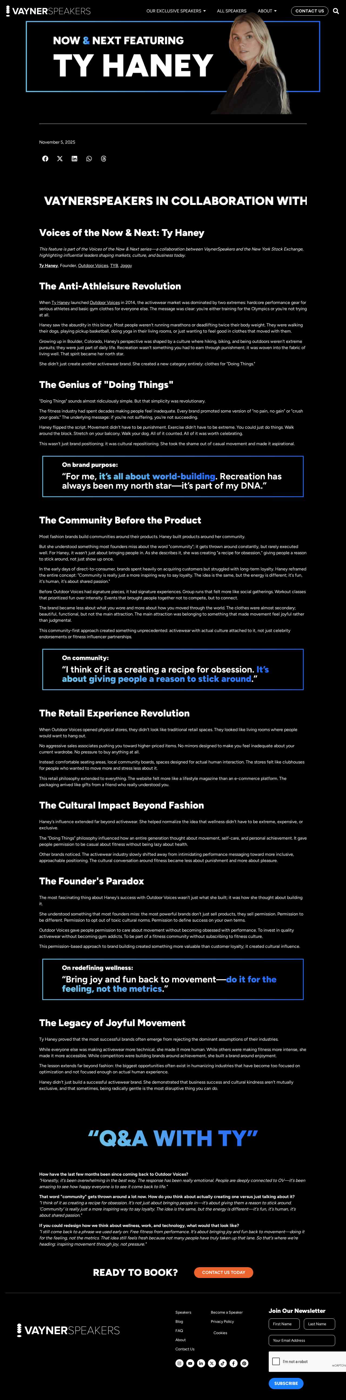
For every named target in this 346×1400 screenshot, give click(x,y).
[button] (336, 11)
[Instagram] (179, 1363)
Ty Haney (48, 265)
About (180, 1340)
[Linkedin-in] (201, 1363)
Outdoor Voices (93, 265)
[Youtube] (190, 1363)
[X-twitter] (212, 1363)
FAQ (179, 1330)
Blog (179, 1321)
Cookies (220, 1333)
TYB (114, 265)
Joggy (126, 265)
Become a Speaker (227, 1312)
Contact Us (185, 1349)
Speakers (183, 1312)
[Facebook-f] (233, 1363)
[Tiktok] (223, 1363)
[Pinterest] (244, 1363)
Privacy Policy (222, 1321)
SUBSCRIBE (286, 1383)
